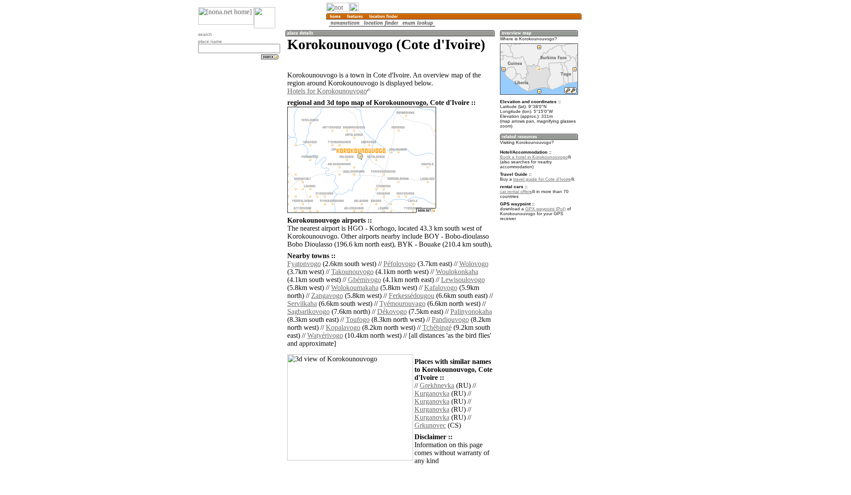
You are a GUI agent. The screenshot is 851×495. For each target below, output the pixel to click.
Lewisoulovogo (463, 279)
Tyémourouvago (402, 303)
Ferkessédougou (411, 295)
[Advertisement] (624, 146)
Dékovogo (392, 311)
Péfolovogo (399, 263)
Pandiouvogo (450, 319)
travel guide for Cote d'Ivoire (542, 179)
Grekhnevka (437, 385)
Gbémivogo (364, 279)
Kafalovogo (440, 287)
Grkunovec (430, 425)
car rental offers (516, 191)
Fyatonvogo (304, 263)
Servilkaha (302, 303)
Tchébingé (437, 327)
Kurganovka (431, 393)
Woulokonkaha (457, 271)
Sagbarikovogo (308, 311)
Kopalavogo (343, 327)
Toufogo (358, 319)
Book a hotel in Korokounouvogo (534, 157)
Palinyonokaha (471, 311)
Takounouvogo (352, 271)
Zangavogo (327, 295)
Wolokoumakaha (355, 287)
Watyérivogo (325, 335)
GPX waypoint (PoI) (545, 208)
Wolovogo (473, 263)
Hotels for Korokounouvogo (327, 91)
